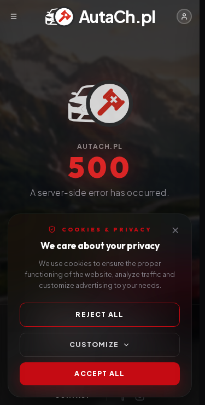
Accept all (99, 373)
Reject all (99, 314)
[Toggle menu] (13, 16)
